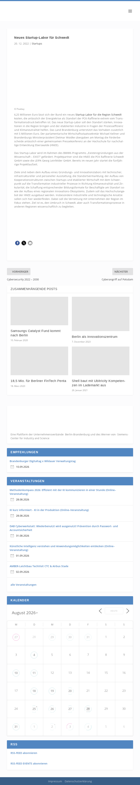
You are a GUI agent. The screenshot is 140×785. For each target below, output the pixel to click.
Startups (37, 43)
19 (52, 691)
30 (70, 637)
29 (52, 637)
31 (88, 637)
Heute (114, 610)
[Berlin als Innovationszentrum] (100, 314)
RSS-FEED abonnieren (24, 753)
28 (88, 709)
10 (16, 673)
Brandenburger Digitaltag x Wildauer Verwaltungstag (43, 461)
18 (34, 691)
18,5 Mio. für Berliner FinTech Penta (38, 381)
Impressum (55, 781)
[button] (17, 243)
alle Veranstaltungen (23, 584)
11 (34, 673)
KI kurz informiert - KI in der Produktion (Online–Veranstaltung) (49, 510)
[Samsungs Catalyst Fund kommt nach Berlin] (39, 311)
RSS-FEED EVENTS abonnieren (29, 763)
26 (52, 709)
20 (70, 691)
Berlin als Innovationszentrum (95, 337)
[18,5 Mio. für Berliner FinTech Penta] (39, 361)
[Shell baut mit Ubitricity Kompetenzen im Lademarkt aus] (100, 361)
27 (16, 637)
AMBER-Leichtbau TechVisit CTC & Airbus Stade (39, 566)
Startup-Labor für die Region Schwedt (98, 114)
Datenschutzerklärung (78, 781)
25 (34, 709)
